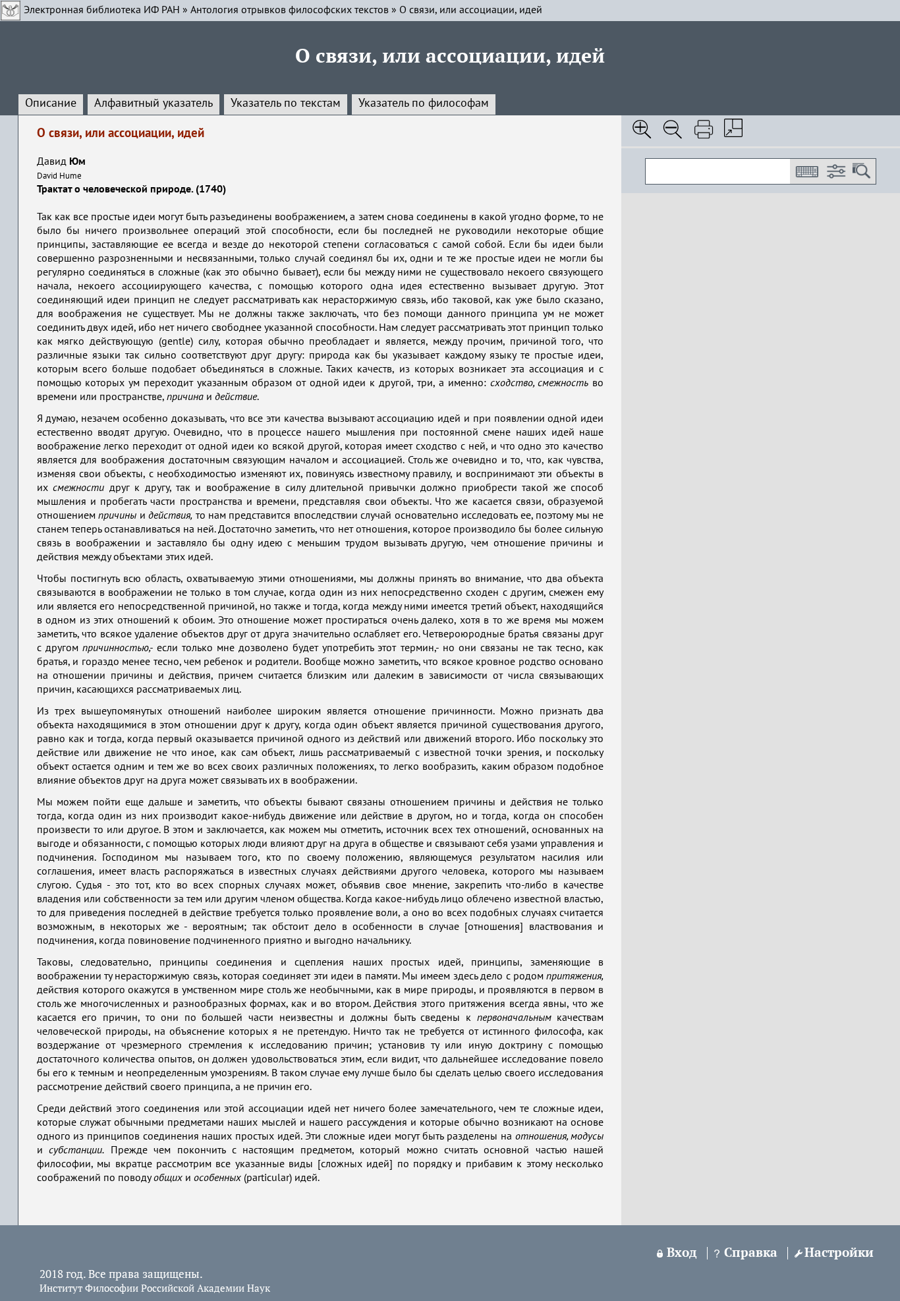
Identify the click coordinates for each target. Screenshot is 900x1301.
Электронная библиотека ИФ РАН (102, 10)
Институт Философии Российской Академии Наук (155, 1289)
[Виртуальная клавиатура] (806, 171)
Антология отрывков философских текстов (289, 10)
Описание (50, 103)
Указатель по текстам (286, 103)
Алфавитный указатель (153, 103)
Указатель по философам (423, 103)
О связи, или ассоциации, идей (470, 10)
